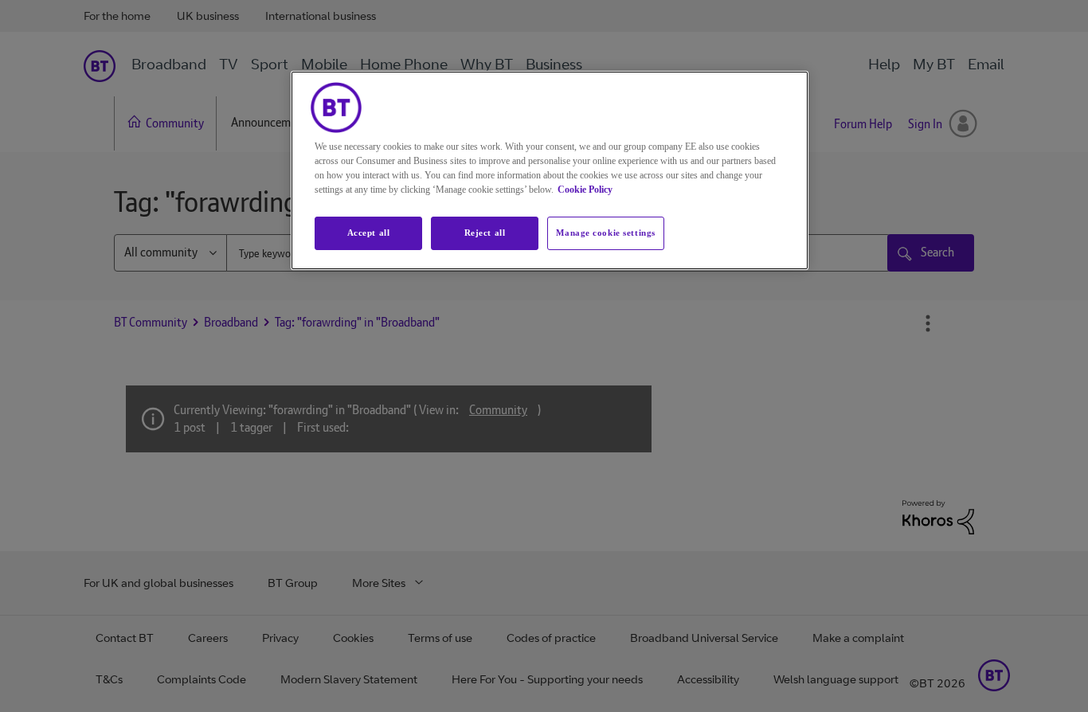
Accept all (368, 232)
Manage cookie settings (606, 232)
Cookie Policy (585, 189)
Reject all (485, 232)
